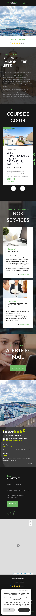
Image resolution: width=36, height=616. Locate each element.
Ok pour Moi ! (24, 610)
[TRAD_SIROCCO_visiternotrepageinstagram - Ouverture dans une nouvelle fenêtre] (13, 513)
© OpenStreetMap (28, 573)
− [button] (30, 524)
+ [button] (30, 521)
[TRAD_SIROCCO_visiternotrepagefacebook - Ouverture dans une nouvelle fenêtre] (9, 513)
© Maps (20, 573)
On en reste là (23, 590)
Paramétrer (9, 610)
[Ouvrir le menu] (27, 3)
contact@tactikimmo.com (18, 490)
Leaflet (14, 573)
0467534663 (14, 484)
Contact (33, 159)
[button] (22, 188)
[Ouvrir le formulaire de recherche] (24, 3)
